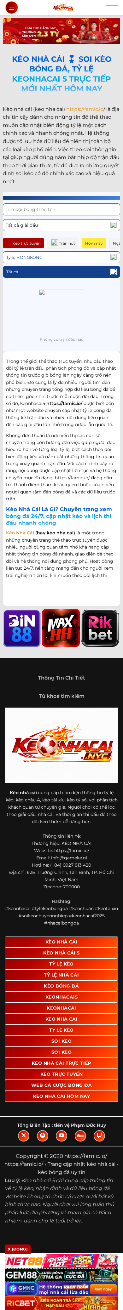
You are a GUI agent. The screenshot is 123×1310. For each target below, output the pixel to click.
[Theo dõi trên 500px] (80, 1136)
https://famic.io (84, 109)
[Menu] (11, 7)
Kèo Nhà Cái (20, 533)
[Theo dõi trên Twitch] (99, 1136)
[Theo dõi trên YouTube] (61, 1136)
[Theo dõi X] (23, 1136)
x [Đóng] (17, 1249)
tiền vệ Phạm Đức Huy (80, 1125)
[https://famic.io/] (63, 7)
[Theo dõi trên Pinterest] (42, 1136)
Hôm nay (94, 243)
